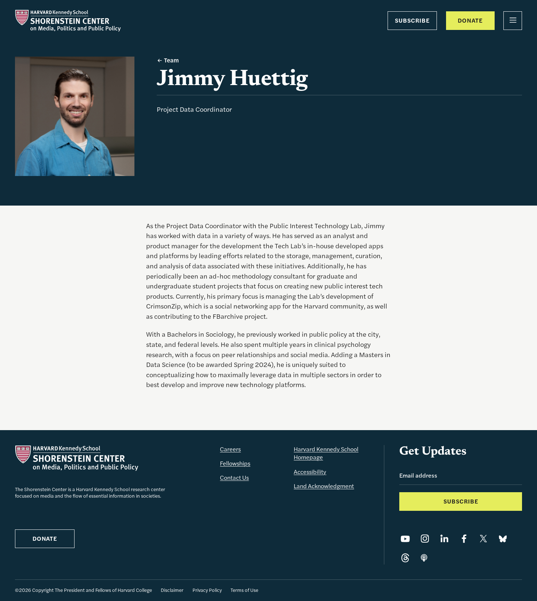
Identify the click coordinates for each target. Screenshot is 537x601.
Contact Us (234, 477)
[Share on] (424, 558)
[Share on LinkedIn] (444, 539)
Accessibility (310, 471)
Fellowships (235, 463)
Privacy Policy (207, 589)
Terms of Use (244, 589)
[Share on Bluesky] (503, 539)
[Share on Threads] (405, 558)
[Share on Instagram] (425, 539)
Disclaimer (172, 589)
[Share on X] (483, 539)
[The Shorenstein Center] (68, 20)
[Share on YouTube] (405, 539)
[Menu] (512, 20)
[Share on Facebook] (464, 539)
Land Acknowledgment (324, 486)
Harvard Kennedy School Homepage (326, 453)
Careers (230, 449)
